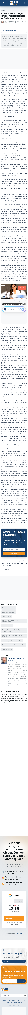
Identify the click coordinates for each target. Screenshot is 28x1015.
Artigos (4, 1000)
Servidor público (7, 626)
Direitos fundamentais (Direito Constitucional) (11, 630)
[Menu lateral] (3, 3)
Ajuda (10, 1005)
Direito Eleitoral (6, 616)
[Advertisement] (14, 768)
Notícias (9, 1000)
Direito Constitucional (8, 608)
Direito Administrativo (8, 612)
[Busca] (25, 3)
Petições (14, 1000)
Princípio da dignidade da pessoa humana (12, 636)
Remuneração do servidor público (12, 641)
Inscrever (14, 553)
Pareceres (9, 1002)
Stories (20, 1002)
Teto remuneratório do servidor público (13, 645)
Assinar (9, 919)
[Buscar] (25, 995)
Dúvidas (15, 1002)
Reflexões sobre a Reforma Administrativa (10, 621)
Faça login (19, 933)
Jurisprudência (21, 1000)
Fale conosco (16, 1005)
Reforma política (7, 649)
